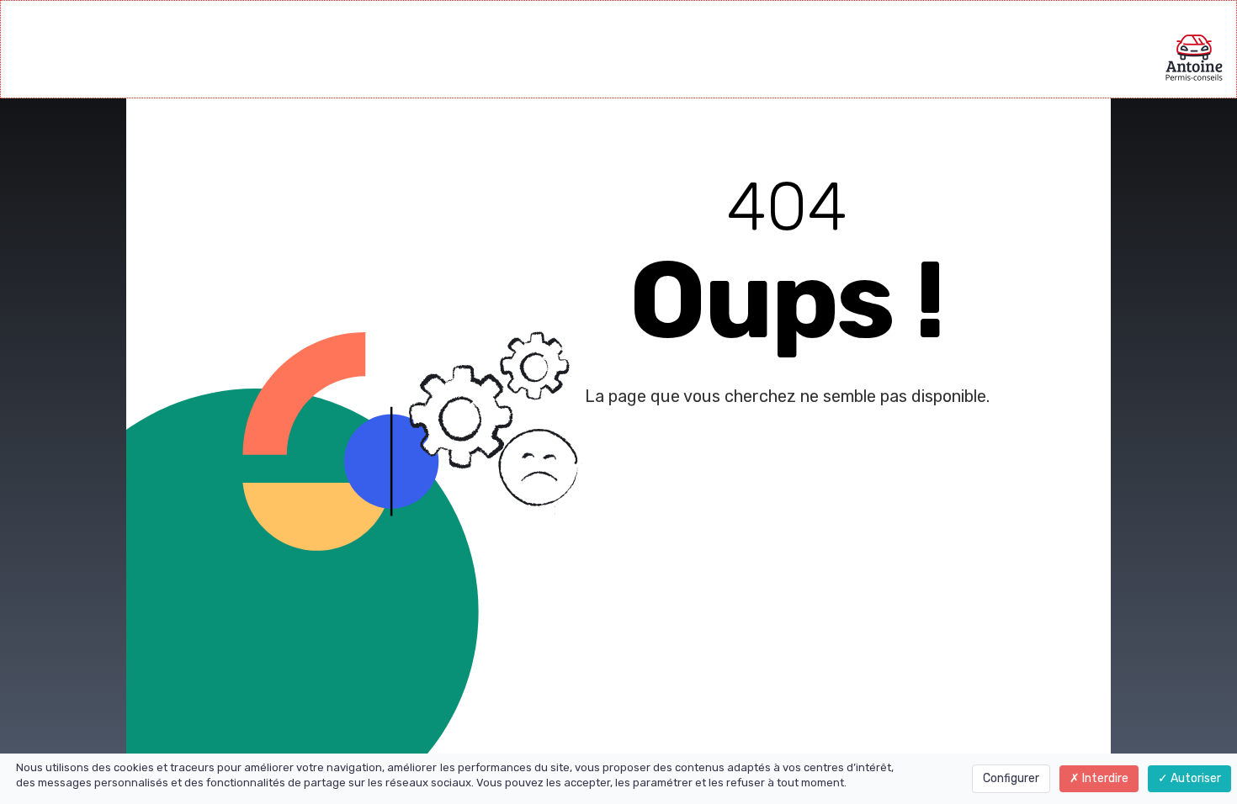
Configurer (1011, 778)
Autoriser (1194, 778)
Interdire (1104, 778)
